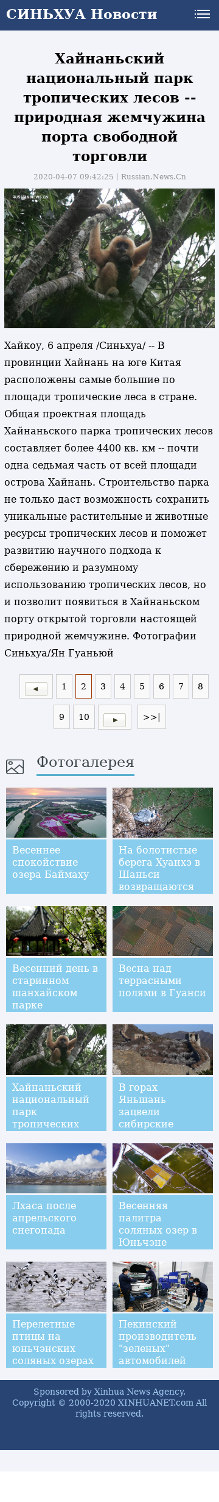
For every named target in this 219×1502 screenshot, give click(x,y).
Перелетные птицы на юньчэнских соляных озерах (53, 1342)
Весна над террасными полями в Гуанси (162, 981)
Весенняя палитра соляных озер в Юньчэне (158, 1224)
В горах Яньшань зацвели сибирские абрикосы (146, 1112)
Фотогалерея (85, 762)
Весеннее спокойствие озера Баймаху (50, 862)
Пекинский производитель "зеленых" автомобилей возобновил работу (157, 1354)
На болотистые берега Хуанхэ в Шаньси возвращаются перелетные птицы (159, 880)
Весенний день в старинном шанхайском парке (55, 987)
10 (83, 717)
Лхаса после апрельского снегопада (44, 1218)
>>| (152, 717)
